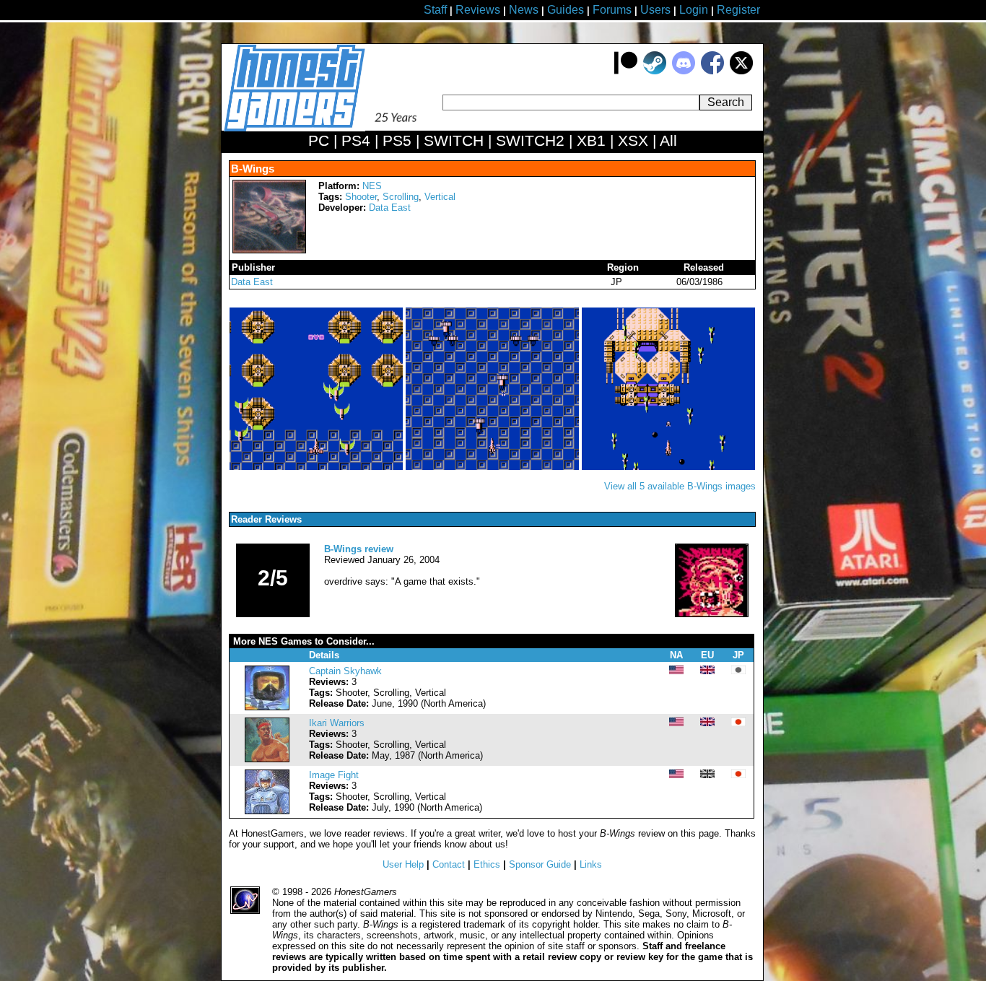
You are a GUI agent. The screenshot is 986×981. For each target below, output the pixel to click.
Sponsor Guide (540, 864)
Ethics (487, 864)
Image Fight (334, 774)
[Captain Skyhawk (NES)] (267, 707)
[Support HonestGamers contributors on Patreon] (625, 71)
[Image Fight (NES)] (267, 811)
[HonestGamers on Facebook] (712, 71)
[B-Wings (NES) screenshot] (318, 466)
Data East (390, 207)
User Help (403, 864)
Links (591, 864)
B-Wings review (358, 549)
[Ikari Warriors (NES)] (267, 759)
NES (372, 185)
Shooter (361, 196)
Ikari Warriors (337, 723)
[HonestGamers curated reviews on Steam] (654, 71)
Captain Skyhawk (345, 671)
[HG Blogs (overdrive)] (712, 614)
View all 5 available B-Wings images (680, 486)
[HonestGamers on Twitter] (741, 71)
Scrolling (401, 196)
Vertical (439, 196)
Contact (448, 864)
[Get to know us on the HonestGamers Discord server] (683, 71)
